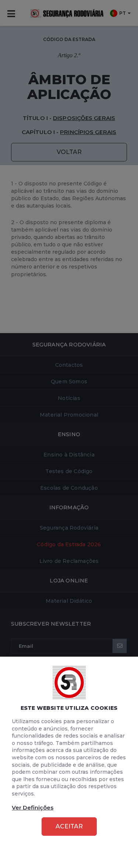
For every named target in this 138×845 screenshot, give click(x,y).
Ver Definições (32, 807)
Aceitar (69, 826)
